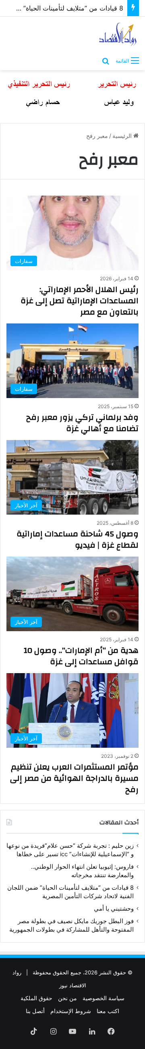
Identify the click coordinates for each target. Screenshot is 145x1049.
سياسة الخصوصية (103, 998)
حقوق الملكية (36, 998)
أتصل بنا (35, 1010)
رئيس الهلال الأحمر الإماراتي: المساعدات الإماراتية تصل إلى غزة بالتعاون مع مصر (80, 300)
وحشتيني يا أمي (114, 908)
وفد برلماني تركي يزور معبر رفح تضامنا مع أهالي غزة (82, 423)
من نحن (67, 998)
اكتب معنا (108, 1010)
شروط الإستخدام (70, 1010)
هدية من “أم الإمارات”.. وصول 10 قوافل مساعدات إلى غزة (81, 656)
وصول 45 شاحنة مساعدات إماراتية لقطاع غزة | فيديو (78, 539)
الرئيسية (122, 135)
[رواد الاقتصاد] (118, 34)
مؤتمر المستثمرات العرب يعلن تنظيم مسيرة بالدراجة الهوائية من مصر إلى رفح (74, 778)
